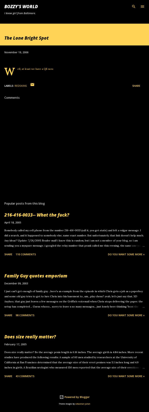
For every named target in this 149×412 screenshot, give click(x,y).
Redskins (21, 85)
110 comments (26, 254)
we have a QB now (42, 69)
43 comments (25, 376)
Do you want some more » (126, 254)
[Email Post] (32, 85)
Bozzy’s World (21, 6)
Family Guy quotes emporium (35, 276)
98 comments (25, 315)
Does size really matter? (30, 337)
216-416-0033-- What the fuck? (36, 215)
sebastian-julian (82, 404)
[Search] (134, 6)
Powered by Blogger (77, 397)
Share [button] (136, 85)
